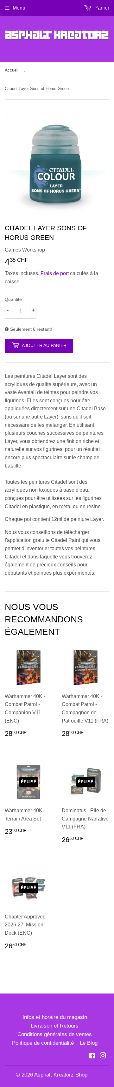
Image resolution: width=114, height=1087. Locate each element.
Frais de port (55, 273)
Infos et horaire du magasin (54, 1017)
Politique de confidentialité (43, 1043)
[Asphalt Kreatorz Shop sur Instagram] (103, 1056)
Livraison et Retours (55, 1026)
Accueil (11, 70)
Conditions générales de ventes (54, 1034)
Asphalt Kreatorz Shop (60, 1075)
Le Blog (89, 1043)
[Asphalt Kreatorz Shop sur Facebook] (92, 1056)
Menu (19, 7)
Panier (101, 7)
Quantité (13, 299)
